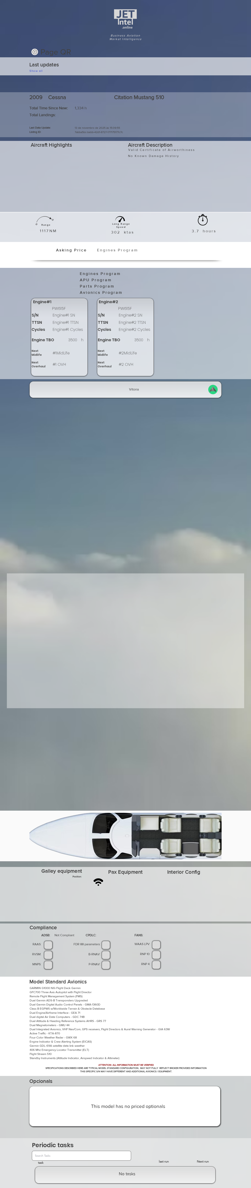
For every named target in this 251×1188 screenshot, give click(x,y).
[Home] (34, 52)
